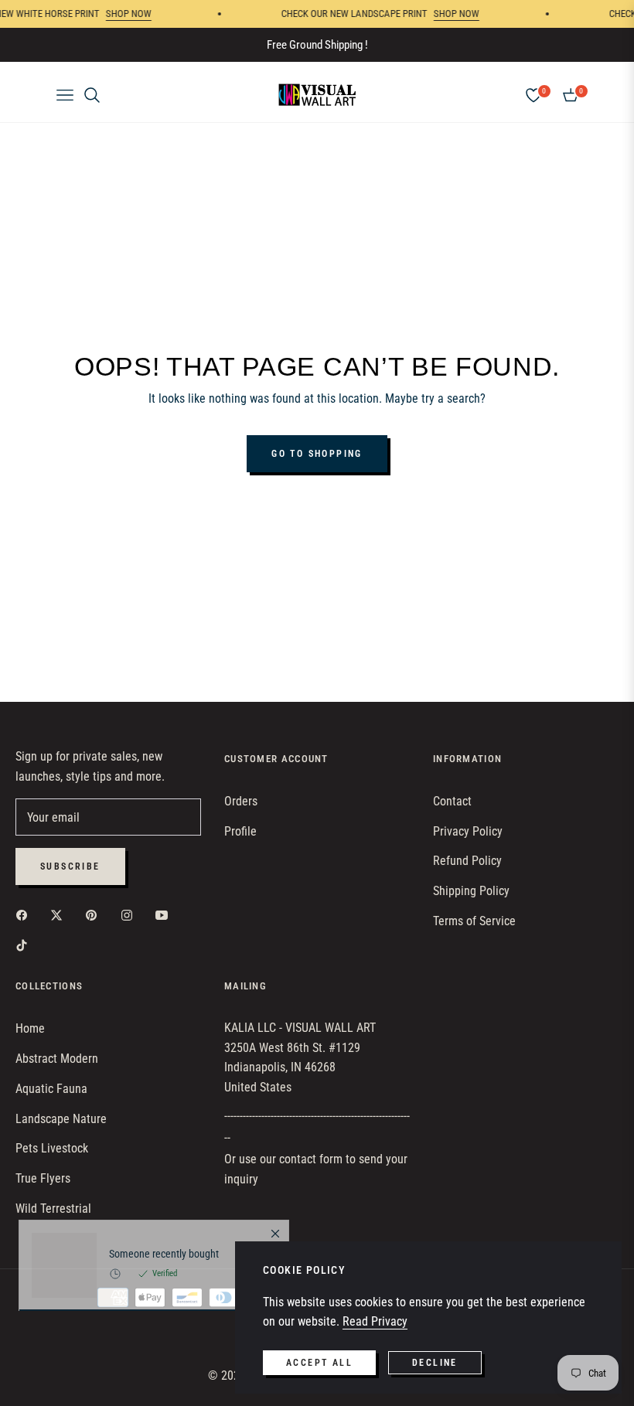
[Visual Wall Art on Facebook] (25, 915)
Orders (240, 801)
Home (30, 1028)
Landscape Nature (61, 1119)
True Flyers (42, 1178)
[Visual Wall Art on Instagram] (131, 915)
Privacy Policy (468, 831)
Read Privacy (375, 1321)
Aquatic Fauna (51, 1088)
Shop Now (446, 13)
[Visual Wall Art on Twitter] (60, 915)
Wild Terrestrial (53, 1208)
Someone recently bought (164, 1322)
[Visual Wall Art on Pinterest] (95, 915)
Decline (435, 1362)
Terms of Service (474, 921)
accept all (319, 1362)
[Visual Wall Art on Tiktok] (25, 945)
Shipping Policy (471, 890)
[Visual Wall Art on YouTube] (165, 915)
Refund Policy (467, 860)
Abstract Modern (56, 1058)
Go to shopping (317, 453)
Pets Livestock (51, 1148)
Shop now (118, 13)
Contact (452, 801)
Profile (240, 831)
